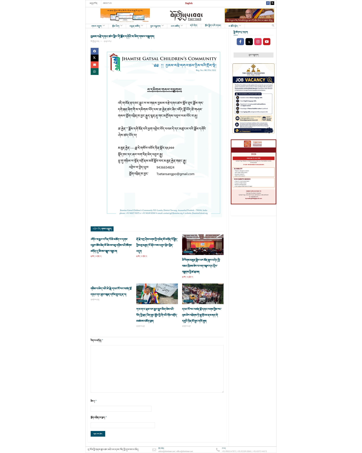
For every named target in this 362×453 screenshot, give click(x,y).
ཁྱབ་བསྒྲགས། (155, 26)
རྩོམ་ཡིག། (115, 26)
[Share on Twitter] (95, 58)
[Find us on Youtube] (266, 41)
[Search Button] (273, 26)
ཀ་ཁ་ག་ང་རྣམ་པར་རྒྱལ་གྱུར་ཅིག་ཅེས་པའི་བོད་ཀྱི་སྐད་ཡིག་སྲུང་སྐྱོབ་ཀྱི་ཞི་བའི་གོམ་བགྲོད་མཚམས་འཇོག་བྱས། (156, 315)
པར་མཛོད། (175, 26)
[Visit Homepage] (186, 15)
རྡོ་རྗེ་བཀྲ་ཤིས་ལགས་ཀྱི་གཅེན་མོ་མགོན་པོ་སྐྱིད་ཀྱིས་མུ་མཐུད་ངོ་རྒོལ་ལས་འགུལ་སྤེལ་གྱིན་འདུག (156, 245)
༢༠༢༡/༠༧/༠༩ (107, 41)
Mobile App (188, 252)
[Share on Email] (95, 64)
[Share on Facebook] (95, 51)
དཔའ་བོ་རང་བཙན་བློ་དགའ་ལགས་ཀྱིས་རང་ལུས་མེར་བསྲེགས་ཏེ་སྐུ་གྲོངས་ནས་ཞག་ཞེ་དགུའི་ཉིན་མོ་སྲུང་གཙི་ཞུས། (202, 315)
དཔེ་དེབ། (193, 26)
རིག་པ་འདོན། (97, 340)
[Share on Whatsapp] (95, 71)
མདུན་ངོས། (93, 3)
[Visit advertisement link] (125, 15)
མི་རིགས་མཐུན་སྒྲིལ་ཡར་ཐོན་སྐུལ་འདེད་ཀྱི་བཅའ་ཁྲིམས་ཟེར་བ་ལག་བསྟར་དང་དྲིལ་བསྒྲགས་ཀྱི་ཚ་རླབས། (201, 266)
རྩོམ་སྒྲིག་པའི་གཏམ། (213, 26)
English (188, 3)
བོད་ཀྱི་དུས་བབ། (95, 41)
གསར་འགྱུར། (96, 26)
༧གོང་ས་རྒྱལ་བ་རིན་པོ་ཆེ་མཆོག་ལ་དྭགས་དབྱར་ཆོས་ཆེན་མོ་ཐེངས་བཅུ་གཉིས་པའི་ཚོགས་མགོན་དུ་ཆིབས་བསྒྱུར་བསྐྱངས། (111, 245)
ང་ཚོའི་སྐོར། (233, 26)
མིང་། (94, 401)
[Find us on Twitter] (272, 3)
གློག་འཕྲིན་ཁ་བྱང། (99, 417)
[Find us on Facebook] (268, 3)
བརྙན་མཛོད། (135, 26)
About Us (107, 3)
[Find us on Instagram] (258, 41)
